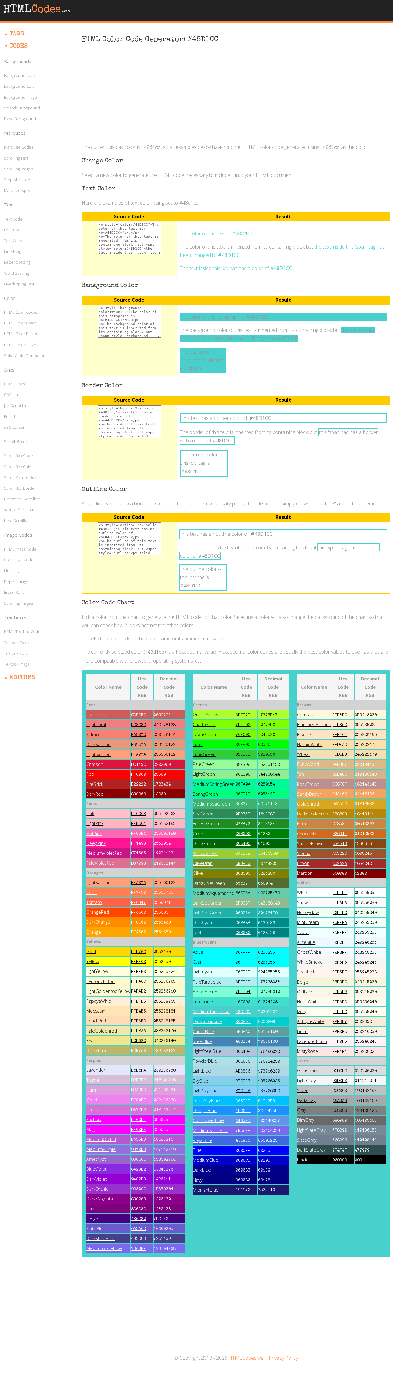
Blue (197, 1150)
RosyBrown (308, 784)
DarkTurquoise (207, 1021)
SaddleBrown (310, 843)
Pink (90, 813)
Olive (198, 873)
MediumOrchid (101, 1139)
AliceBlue (306, 942)
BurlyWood (308, 764)
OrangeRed (97, 912)
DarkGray (306, 1100)
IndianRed (96, 715)
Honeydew (308, 912)
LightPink (94, 823)
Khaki (91, 1041)
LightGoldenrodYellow (108, 991)
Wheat (303, 754)
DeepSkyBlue (206, 1101)
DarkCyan (202, 922)
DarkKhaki (96, 1050)
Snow (302, 902)
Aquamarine (205, 992)
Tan (300, 774)
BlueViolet (96, 1169)
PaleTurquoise (207, 982)
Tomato (94, 902)
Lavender (95, 1070)
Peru (301, 823)
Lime (198, 744)
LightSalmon (98, 754)
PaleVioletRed (100, 863)
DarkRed (94, 794)
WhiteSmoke (310, 962)
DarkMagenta (99, 1199)
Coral (91, 892)
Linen (302, 1031)
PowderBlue (205, 1061)
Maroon (305, 873)
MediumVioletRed (104, 853)
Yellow (92, 961)
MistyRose (307, 1051)
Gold (91, 951)
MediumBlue (205, 1160)
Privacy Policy (283, 1358)
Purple (92, 1209)
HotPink (94, 833)
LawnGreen (204, 735)
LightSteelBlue (207, 1051)
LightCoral (96, 724)
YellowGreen (205, 853)
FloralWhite (308, 1002)
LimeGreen (204, 754)
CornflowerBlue (208, 1120)
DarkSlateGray (311, 1150)
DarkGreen (204, 843)
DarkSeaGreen (208, 903)
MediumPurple (101, 1149)
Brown (303, 863)
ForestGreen (206, 823)
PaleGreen (203, 764)
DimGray (305, 1120)
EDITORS (22, 678)
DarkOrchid (97, 1189)
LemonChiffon (100, 981)
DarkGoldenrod (312, 814)
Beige (302, 982)
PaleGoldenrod (101, 1031)
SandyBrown (309, 794)
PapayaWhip (98, 1001)
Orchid (92, 1109)
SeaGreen (203, 814)
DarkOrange (98, 922)
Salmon (93, 735)
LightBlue (202, 1071)
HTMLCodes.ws (245, 1358)
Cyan (198, 962)
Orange (93, 932)
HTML (36, 10)
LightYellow (97, 971)
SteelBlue (202, 1041)
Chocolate (307, 834)
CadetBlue (203, 1031)
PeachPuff (96, 1021)
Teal (197, 933)
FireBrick (94, 784)
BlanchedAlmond (314, 724)
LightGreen (204, 774)
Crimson (94, 764)
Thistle (92, 1080)
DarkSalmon (98, 744)
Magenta (95, 1129)
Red (90, 774)
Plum (91, 1090)
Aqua (198, 952)
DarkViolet (96, 1179)
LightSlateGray (311, 1130)
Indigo (92, 1219)
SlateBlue (95, 1229)
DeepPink (96, 843)
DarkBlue (202, 1170)
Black (302, 1160)
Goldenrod (308, 804)
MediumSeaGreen (211, 804)
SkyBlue (200, 1081)
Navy (198, 1180)
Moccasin (95, 1011)
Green (199, 834)
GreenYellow (205, 715)
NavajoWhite (309, 744)
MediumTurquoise (211, 1011)
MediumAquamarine (213, 893)
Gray (301, 1110)
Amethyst (96, 1159)
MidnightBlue (206, 1190)
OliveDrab (203, 863)
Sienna (303, 853)
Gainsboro (307, 1070)
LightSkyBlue (205, 1091)
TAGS (17, 34)
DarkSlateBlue (100, 1238)
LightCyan (202, 972)
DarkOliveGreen (209, 883)
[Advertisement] (236, 94)
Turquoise (203, 1002)
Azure (303, 932)
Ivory (301, 1011)
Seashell (305, 972)
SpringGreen (205, 794)
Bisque (304, 735)
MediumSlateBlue (104, 1248)
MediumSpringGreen (214, 784)
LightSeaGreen (208, 913)
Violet (92, 1100)
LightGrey (306, 1081)
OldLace (305, 992)
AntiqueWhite (310, 1021)
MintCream (308, 922)
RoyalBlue (202, 1140)
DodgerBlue (205, 1110)
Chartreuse (204, 724)
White (303, 893)
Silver (302, 1090)
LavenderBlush (312, 1041)
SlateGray (307, 1140)
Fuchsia (93, 1119)
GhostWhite (309, 952)
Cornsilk (305, 715)
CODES (19, 46)
